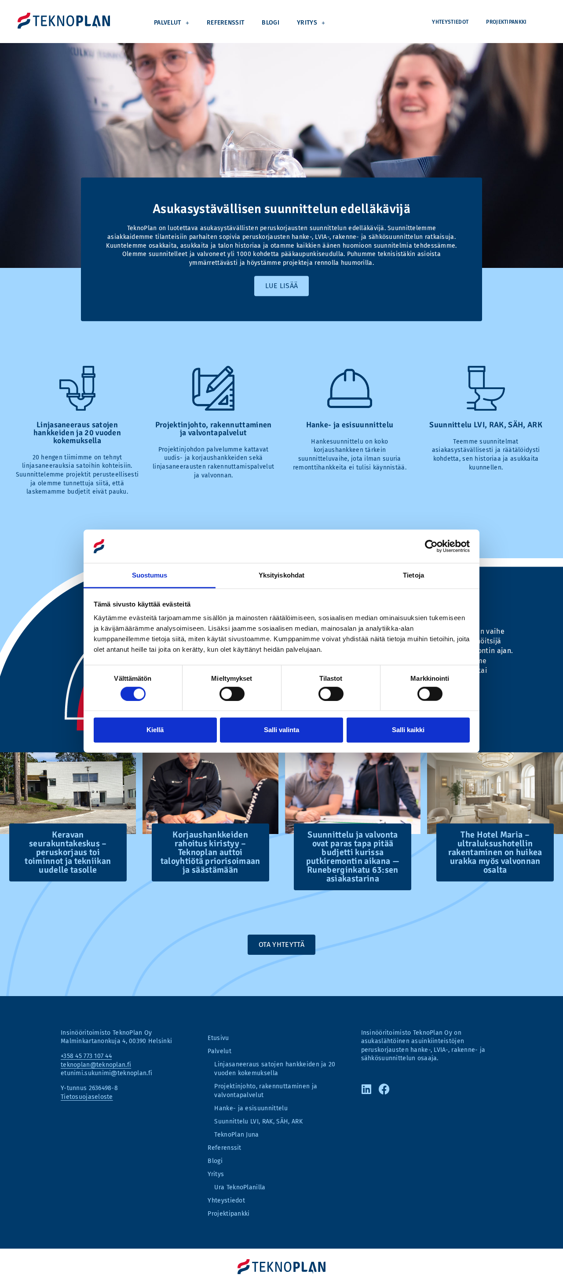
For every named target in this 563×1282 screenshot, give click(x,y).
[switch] (232, 693)
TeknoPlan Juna (236, 1134)
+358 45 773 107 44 (86, 1056)
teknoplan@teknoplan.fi (96, 1065)
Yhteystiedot (450, 22)
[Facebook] (386, 1089)
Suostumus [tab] (150, 575)
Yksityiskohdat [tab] (281, 575)
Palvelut (167, 22)
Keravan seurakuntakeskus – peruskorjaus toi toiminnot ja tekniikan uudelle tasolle (68, 852)
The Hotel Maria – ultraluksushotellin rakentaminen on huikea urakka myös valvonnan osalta (495, 852)
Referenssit (226, 22)
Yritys (307, 22)
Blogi (270, 22)
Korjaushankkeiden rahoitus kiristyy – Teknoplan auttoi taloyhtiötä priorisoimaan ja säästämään (210, 852)
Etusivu (218, 1038)
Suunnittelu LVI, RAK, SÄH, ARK (258, 1121)
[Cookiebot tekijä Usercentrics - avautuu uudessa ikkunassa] (431, 546)
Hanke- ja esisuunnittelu (251, 1108)
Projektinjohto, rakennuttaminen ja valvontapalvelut (265, 1091)
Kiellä (155, 729)
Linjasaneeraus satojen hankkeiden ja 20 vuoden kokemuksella (274, 1069)
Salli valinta (281, 729)
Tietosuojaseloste (87, 1097)
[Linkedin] (369, 1089)
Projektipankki (506, 22)
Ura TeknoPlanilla (239, 1187)
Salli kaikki (408, 729)
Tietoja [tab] (413, 575)
